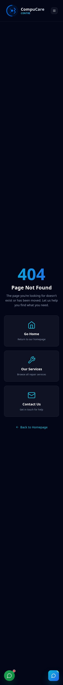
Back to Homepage (34, 427)
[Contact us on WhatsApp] (9, 675)
